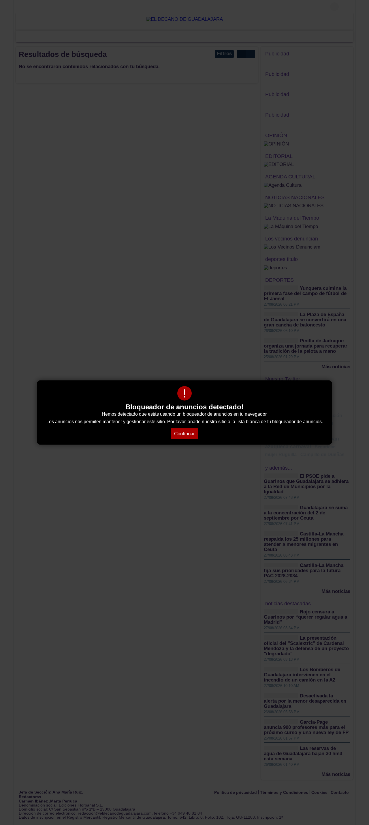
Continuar (184, 433)
